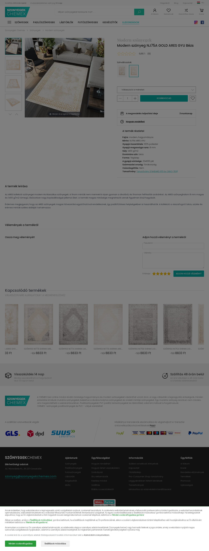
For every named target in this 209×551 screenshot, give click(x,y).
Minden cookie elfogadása (20, 543)
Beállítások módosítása (55, 543)
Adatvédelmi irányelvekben (96, 535)
